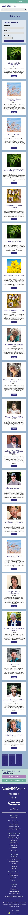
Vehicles (14, 863)
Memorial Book (14, 866)
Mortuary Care (14, 845)
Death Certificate (14, 875)
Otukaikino (14, 894)
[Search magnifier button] (26, 10)
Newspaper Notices (14, 849)
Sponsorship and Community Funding (14, 896)
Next (12, 765)
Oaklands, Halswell (14, 824)
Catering (14, 865)
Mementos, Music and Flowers (14, 859)
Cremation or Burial (14, 838)
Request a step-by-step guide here (14, 780)
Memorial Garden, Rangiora (14, 829)
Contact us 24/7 (14, 776)
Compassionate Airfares (14, 879)
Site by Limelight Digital (15, 913)
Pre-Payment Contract (6, 902)
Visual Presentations (14, 861)
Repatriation (14, 850)
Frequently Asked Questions (14, 893)
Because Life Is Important (14, 837)
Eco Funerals (14, 840)
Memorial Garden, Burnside (14, 828)
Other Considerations (14, 844)
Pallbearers (14, 856)
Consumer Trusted (14, 888)
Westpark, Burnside (14, 823)
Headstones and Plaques (14, 874)
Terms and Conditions (13, 904)
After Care (14, 880)
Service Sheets (14, 858)
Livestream (14, 868)
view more (14, 76)
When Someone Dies (14, 835)
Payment (14, 877)
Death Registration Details (21, 902)
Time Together (14, 847)
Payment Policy (12, 906)
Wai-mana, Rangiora (14, 826)
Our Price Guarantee (14, 891)
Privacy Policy (5, 904)
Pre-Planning (14, 817)
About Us (14, 886)
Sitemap (17, 906)
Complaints (13, 902)
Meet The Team (14, 889)
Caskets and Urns (14, 842)
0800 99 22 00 (21, 2)
